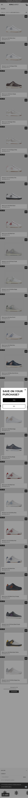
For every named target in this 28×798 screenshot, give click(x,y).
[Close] (25, 390)
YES (14, 400)
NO (14, 406)
